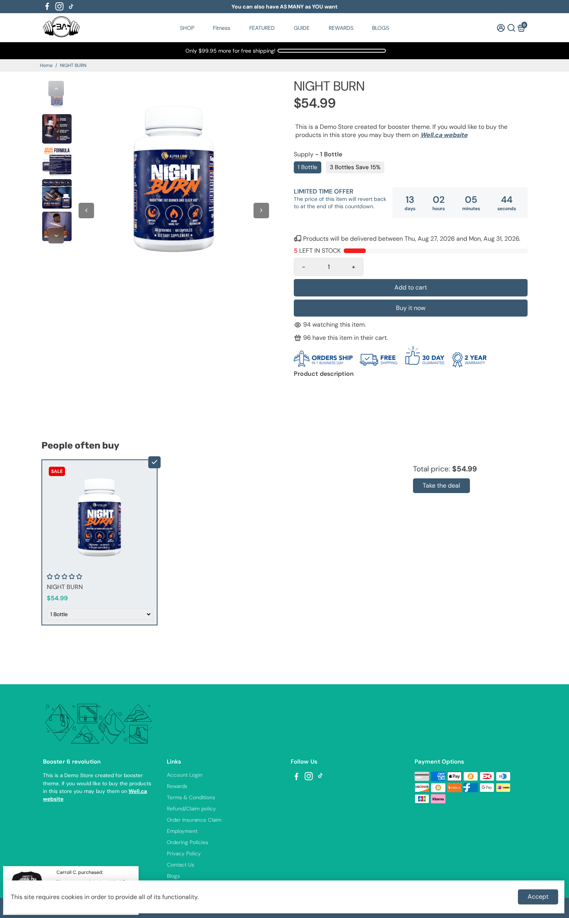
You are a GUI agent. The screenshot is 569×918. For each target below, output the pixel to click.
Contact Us (180, 864)
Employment (182, 831)
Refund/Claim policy (191, 808)
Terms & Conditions (191, 797)
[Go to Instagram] (59, 6)
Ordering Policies (187, 842)
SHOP (187, 27)
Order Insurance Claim (194, 820)
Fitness (221, 27)
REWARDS (341, 27)
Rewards (177, 786)
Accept (538, 896)
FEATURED (262, 27)
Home (46, 65)
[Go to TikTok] (71, 6)
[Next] (56, 235)
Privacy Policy (184, 853)
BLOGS (380, 27)
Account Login (184, 775)
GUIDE (302, 27)
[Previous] (56, 88)
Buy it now (410, 308)
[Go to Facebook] (47, 6)
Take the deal (441, 485)
